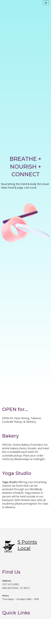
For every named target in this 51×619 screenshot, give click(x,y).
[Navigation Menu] (46, 3)
